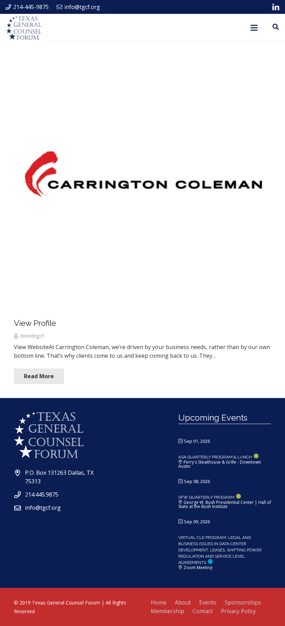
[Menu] (254, 27)
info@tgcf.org (43, 507)
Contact (203, 611)
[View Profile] (142, 184)
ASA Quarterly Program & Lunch (215, 457)
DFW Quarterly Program (206, 497)
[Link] (275, 6)
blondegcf (32, 335)
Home (158, 602)
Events (208, 602)
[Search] (276, 27)
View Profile (35, 323)
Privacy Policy (238, 611)
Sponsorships (243, 602)
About (183, 602)
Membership (167, 611)
